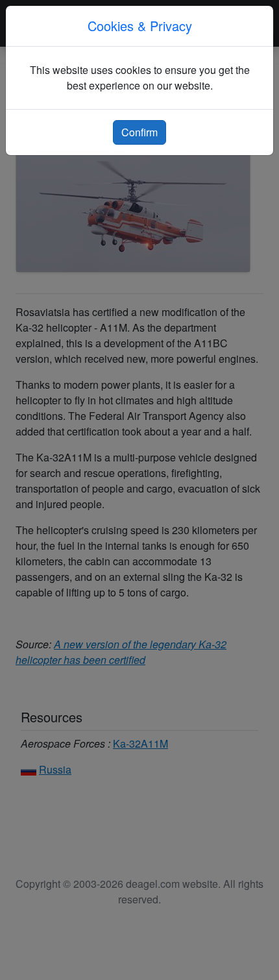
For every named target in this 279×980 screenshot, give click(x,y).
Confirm (139, 132)
